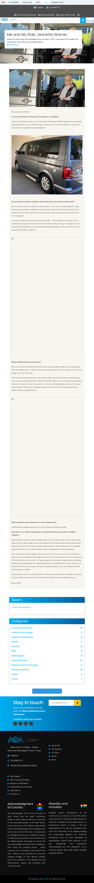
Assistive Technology (22, 632)
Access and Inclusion (22, 627)
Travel (15, 679)
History (15, 641)
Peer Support (18, 655)
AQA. (47, 879)
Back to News (12, 45)
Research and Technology (25, 665)
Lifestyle (16, 646)
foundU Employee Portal (26, 15)
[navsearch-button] (83, 20)
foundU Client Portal (67, 15)
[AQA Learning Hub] (39, 15)
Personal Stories (19, 660)
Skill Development (20, 669)
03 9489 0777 (17, 760)
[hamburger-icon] (77, 20)
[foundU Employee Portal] (15, 15)
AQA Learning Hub (47, 15)
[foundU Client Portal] (57, 15)
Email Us (14, 756)
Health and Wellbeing (22, 637)
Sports (15, 674)
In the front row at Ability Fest (47, 691)
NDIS (14, 651)
